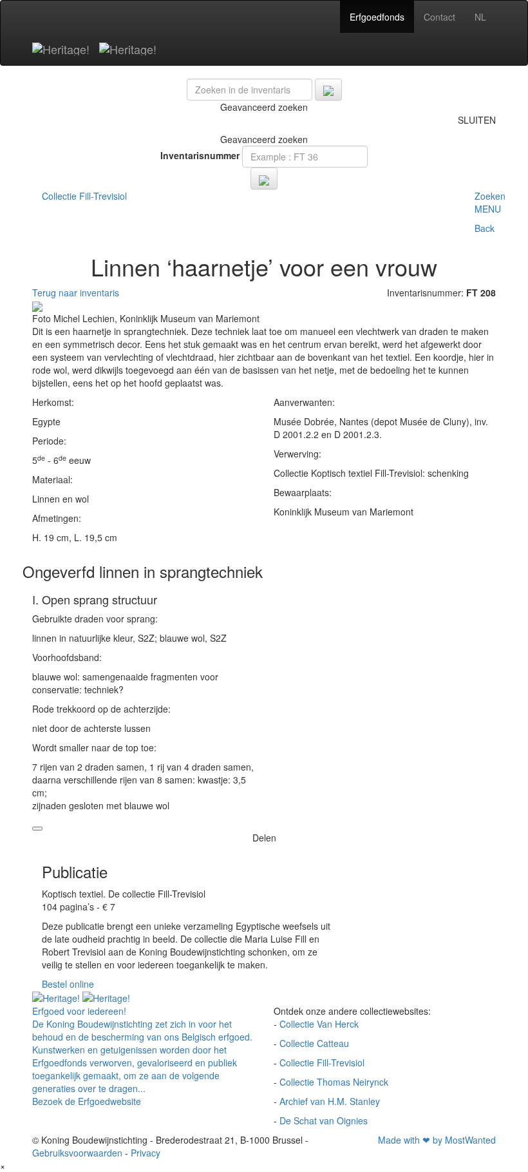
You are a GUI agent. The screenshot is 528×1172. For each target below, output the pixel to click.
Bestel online (68, 983)
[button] (490, 218)
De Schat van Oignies (323, 1120)
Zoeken (490, 195)
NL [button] (480, 16)
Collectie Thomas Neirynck (333, 1081)
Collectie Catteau (314, 1043)
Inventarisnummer (200, 155)
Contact (439, 16)
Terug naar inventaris (75, 292)
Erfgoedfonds (377, 16)
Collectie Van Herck (319, 1023)
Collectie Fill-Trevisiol (321, 1062)
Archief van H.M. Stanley (329, 1101)
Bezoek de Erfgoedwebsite (86, 1101)
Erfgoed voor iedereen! (79, 1010)
